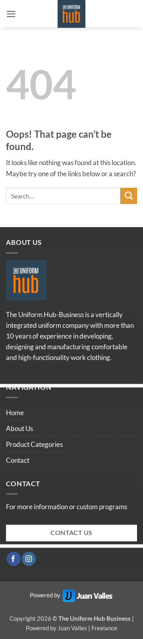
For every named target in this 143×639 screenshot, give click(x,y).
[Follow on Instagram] (29, 559)
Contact (17, 460)
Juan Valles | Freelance (87, 627)
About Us (19, 428)
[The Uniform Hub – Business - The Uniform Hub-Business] (71, 14)
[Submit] (128, 196)
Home (15, 412)
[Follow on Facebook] (14, 559)
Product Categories (34, 444)
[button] (11, 14)
